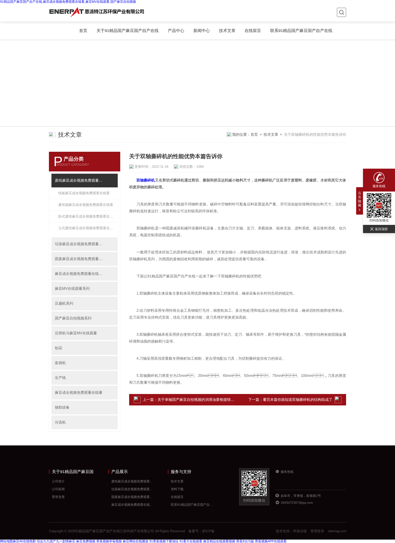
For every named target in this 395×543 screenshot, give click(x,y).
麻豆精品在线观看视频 (219, 541)
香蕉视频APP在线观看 (271, 541)
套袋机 (60, 363)
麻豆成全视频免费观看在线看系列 (79, 274)
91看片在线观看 (190, 541)
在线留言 (253, 30)
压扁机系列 (64, 303)
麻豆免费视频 (85, 541)
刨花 (58, 348)
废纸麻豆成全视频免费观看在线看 (79, 180)
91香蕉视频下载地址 (164, 541)
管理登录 (317, 531)
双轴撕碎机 (145, 180)
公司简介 (58, 481)
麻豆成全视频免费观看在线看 (78, 392)
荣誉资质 (58, 497)
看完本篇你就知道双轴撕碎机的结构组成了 (297, 400)
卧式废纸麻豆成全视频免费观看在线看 (87, 216)
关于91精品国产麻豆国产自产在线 (127, 30)
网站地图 (6, 541)
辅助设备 (62, 407)
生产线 (60, 378)
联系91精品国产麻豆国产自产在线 (301, 30)
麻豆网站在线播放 (135, 541)
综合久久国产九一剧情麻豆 (56, 541)
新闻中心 (201, 30)
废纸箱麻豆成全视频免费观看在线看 (85, 205)
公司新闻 (58, 489)
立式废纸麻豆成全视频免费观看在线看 (87, 228)
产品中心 (176, 30)
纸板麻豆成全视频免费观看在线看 (84, 193)
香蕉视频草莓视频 (109, 541)
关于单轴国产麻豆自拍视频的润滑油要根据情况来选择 (201, 400)
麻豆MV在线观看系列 (72, 288)
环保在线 (300, 531)
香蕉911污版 (245, 541)
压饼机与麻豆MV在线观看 (76, 333)
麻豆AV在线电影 (24, 541)
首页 (83, 30)
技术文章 (227, 30)
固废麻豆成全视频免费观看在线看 (79, 259)
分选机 (60, 422)
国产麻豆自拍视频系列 (73, 318)
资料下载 (177, 489)
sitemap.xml (337, 531)
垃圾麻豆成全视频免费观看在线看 (79, 244)
